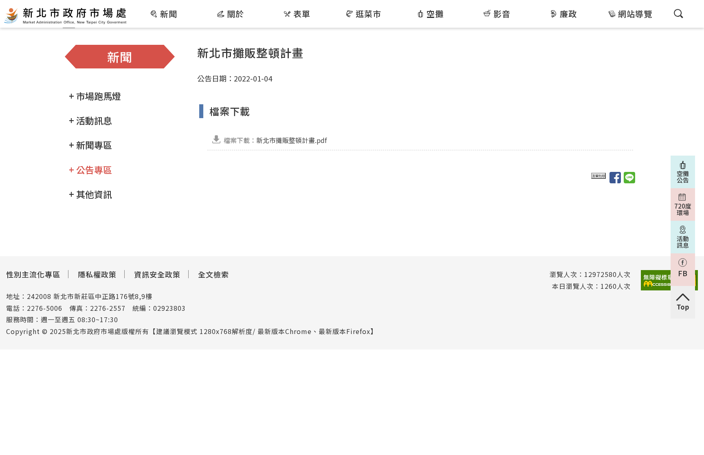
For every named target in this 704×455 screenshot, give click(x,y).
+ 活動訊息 (90, 120)
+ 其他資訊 (90, 193)
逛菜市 (368, 14)
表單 (301, 14)
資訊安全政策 (157, 274)
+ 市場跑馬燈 (95, 95)
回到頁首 (683, 302)
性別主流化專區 (33, 274)
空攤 (435, 14)
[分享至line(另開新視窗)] (629, 177)
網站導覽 (635, 14)
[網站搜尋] (678, 14)
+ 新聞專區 (90, 144)
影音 (501, 14)
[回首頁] (65, 15)
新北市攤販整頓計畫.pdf (275, 140)
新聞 (168, 14)
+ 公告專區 (90, 169)
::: (133, 6)
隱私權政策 (97, 274)
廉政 (568, 14)
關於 (235, 14)
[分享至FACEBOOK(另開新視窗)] (615, 177)
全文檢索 (213, 274)
